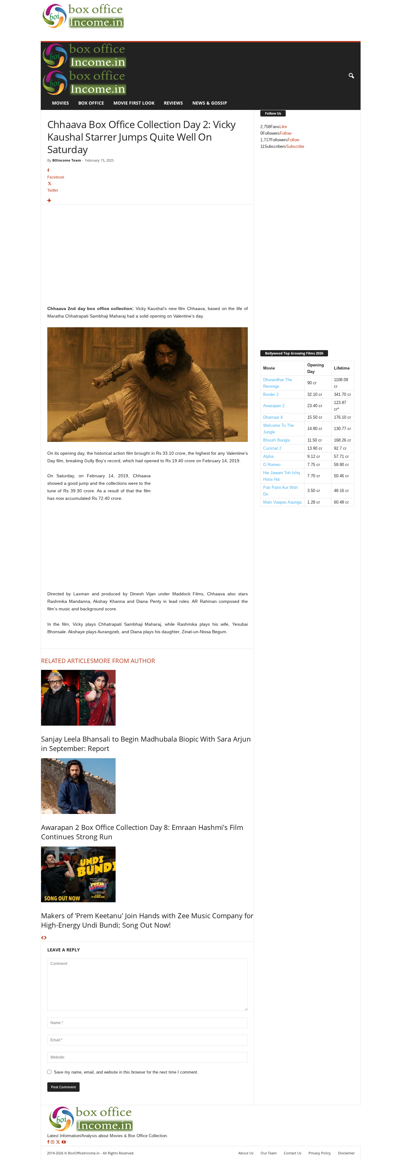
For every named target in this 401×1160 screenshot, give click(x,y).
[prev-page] (42, 938)
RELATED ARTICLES (67, 661)
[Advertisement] (240, 14)
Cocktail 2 (272, 448)
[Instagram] (53, 1142)
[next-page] (45, 938)
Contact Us (292, 1153)
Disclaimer (346, 1153)
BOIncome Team (66, 160)
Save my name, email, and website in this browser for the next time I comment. (126, 1072)
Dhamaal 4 (273, 417)
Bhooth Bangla (276, 440)
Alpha (268, 456)
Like (283, 126)
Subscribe (295, 146)
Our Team (269, 1153)
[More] (147, 201)
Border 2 (271, 394)
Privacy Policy (320, 1153)
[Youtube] (64, 1142)
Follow (285, 133)
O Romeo (271, 464)
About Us (245, 1153)
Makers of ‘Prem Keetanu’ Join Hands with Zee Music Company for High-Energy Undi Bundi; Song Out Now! (147, 920)
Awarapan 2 (273, 405)
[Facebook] (49, 1142)
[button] (351, 76)
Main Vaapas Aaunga (282, 502)
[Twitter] (58, 1142)
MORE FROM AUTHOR (124, 661)
